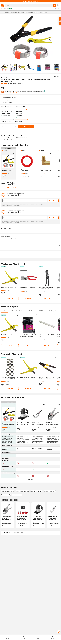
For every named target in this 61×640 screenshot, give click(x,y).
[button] (30, 228)
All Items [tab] (4, 311)
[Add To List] (55, 77)
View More (30, 479)
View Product (5, 526)
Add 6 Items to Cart (10, 187)
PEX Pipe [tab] (42, 311)
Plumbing (6, 12)
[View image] (4, 67)
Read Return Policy (9, 139)
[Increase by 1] (15, 126)
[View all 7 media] (56, 67)
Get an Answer (53, 200)
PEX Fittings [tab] (31, 311)
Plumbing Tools (15, 12)
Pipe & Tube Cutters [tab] (17, 311)
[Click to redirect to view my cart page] (58, 5)
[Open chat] (60, 21)
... (1, 12)
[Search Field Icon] (54, 5)
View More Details (7, 102)
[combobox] (29, 5)
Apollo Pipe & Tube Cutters (39, 12)
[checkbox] (2, 150)
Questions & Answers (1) (17, 83)
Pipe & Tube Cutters (25, 12)
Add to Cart (27, 126)
